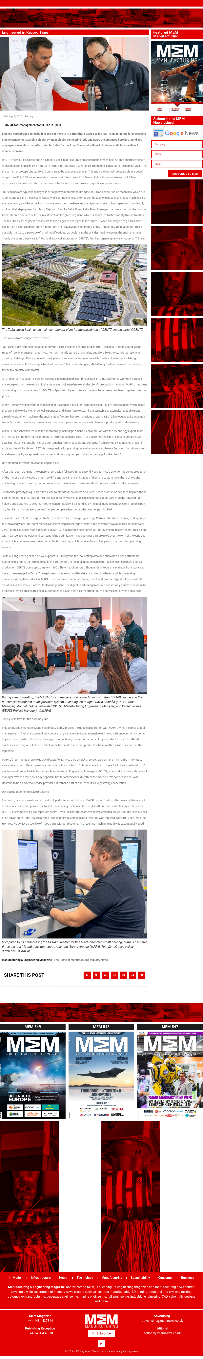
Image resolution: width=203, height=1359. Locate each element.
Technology (85, 1278)
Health (63, 1278)
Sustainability (140, 1278)
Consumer (165, 1278)
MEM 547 (170, 1026)
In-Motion (16, 1278)
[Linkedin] (101, 1343)
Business (187, 1278)
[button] (3, 3)
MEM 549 (33, 1026)
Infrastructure (41, 1278)
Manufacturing (111, 1278)
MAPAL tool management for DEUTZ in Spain (33, 125)
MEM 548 (101, 1026)
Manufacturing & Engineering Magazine (27, 959)
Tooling (29, 116)
